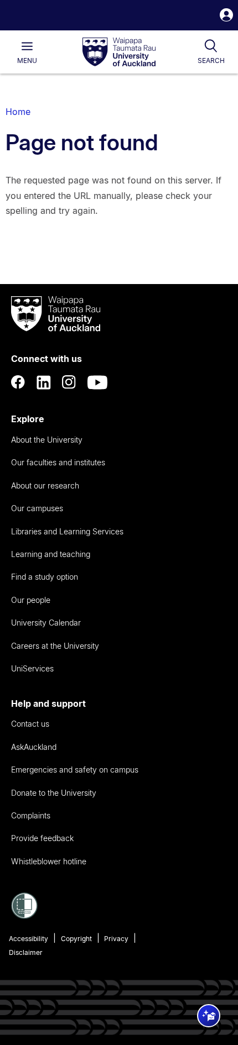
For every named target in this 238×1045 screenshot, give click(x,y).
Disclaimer (26, 952)
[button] (226, 16)
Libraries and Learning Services (67, 531)
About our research (45, 485)
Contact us (30, 723)
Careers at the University (55, 645)
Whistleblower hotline (48, 861)
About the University (46, 439)
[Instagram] (69, 382)
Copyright (76, 938)
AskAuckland (33, 747)
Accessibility (28, 938)
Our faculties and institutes (58, 462)
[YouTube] (97, 382)
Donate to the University (53, 792)
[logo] (119, 52)
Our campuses (37, 508)
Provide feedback (42, 838)
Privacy (116, 938)
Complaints (30, 815)
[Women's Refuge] (24, 915)
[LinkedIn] (44, 382)
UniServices (32, 668)
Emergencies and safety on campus (74, 769)
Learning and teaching (50, 554)
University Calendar (46, 622)
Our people (30, 600)
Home (18, 111)
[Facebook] (18, 382)
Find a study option (44, 576)
